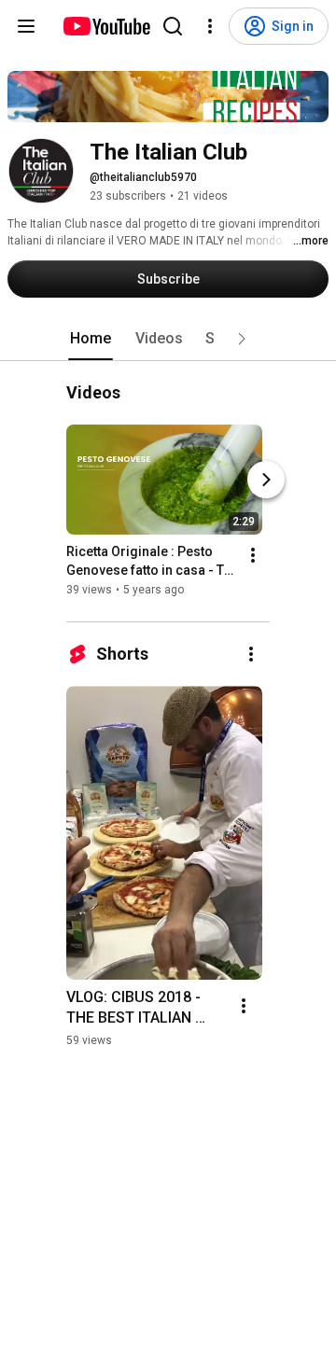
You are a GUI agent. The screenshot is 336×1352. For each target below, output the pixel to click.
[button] (241, 338)
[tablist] (168, 338)
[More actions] (253, 556)
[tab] (90, 338)
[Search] (172, 26)
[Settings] (210, 26)
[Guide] (26, 26)
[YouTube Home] (106, 26)
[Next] (266, 480)
